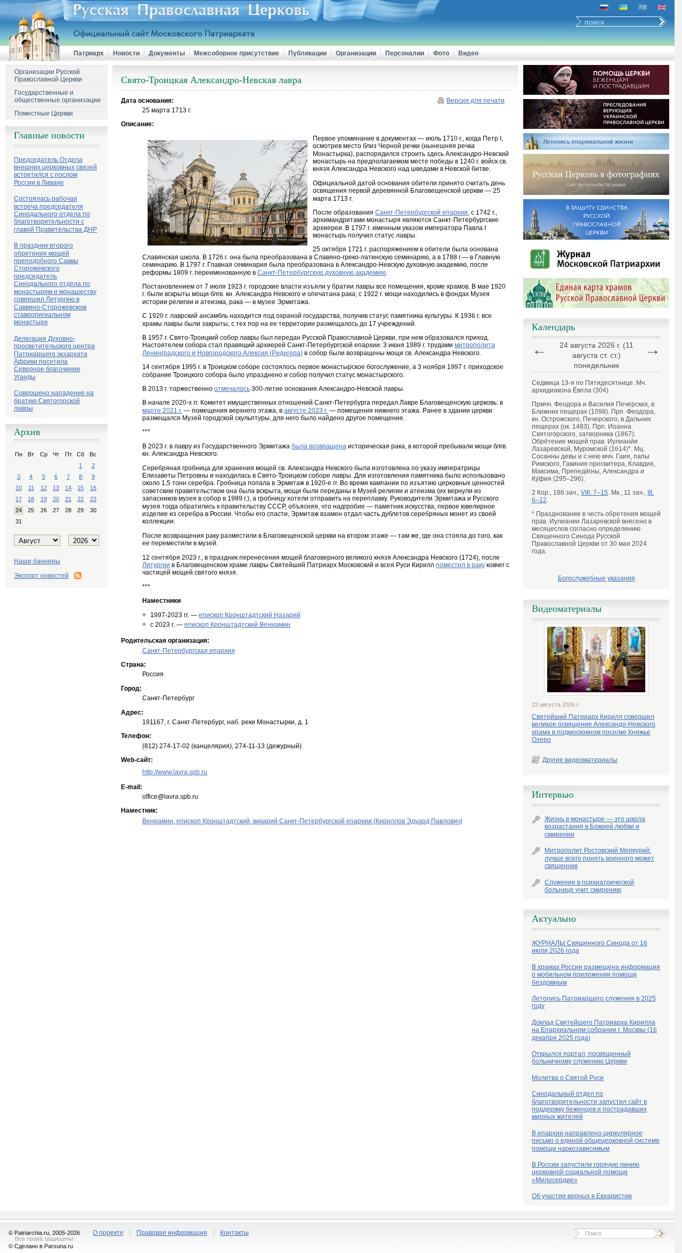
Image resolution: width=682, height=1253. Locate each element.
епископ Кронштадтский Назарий (250, 615)
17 (18, 499)
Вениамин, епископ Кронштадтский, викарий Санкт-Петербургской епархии (302, 821)
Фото (441, 53)
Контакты (234, 1232)
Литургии (156, 565)
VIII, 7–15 (594, 492)
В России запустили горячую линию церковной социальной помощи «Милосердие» (585, 1172)
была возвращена (318, 446)
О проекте (108, 1232)
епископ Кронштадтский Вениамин (237, 624)
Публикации (307, 53)
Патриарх (89, 53)
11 (31, 488)
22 (80, 499)
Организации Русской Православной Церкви (48, 75)
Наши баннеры (37, 561)
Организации (356, 53)
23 (93, 499)
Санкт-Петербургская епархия (188, 650)
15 (80, 488)
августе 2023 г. (306, 410)
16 (93, 488)
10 (18, 488)
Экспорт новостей (41, 575)
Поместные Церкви (43, 113)
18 (31, 499)
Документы (167, 53)
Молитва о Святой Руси (568, 1078)
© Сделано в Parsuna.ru (41, 1246)
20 (56, 499)
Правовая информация (171, 1232)
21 (68, 499)
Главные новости (49, 135)
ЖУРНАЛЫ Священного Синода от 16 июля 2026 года (589, 946)
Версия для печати (475, 100)
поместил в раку (460, 565)
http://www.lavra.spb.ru (174, 772)
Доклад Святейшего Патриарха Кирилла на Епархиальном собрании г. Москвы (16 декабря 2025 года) (594, 1030)
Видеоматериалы (567, 608)
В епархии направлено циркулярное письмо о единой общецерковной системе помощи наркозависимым (596, 1140)
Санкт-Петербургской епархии (421, 212)
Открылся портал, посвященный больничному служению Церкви (581, 1057)
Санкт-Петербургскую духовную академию (321, 272)
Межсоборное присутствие (236, 53)
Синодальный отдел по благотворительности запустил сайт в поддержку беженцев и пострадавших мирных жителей (589, 1105)
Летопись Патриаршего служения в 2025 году (594, 1002)
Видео (468, 53)
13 (56, 488)
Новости (126, 53)
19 (43, 499)
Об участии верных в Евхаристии (582, 1196)
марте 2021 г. (162, 410)
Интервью (552, 794)
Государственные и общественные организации (57, 96)
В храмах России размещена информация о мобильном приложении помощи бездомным (596, 974)
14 (68, 488)
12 (43, 488)
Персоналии (404, 53)
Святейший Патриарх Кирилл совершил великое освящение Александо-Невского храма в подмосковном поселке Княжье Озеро (593, 728)
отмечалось (232, 388)
